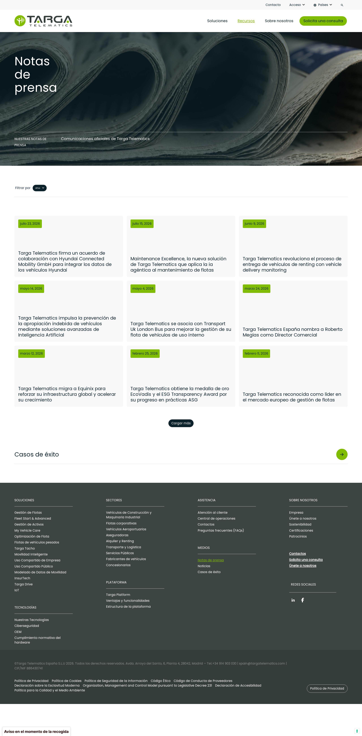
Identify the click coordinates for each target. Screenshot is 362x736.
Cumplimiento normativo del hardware (37, 640)
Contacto (273, 5)
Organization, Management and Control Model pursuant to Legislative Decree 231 (147, 685)
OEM (17, 632)
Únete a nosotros (302, 518)
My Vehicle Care (27, 530)
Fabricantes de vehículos (126, 559)
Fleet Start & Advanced (32, 518)
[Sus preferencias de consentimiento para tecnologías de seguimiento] (357, 731)
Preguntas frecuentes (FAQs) (221, 530)
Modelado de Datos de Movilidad (40, 572)
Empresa (296, 512)
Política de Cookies (66, 681)
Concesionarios (118, 565)
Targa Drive (23, 584)
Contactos (206, 524)
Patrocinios (298, 536)
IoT (16, 590)
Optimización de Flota (31, 536)
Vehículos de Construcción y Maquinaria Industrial (129, 514)
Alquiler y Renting (120, 541)
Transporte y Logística (123, 547)
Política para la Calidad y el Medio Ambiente (49, 690)
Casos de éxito (209, 572)
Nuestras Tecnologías (31, 620)
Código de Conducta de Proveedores (203, 681)
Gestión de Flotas (28, 512)
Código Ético (161, 681)
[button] (327, 688)
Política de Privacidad (31, 681)
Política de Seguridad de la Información (116, 681)
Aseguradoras (117, 535)
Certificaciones (301, 530)
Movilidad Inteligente (31, 554)
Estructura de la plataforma (128, 606)
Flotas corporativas (121, 523)
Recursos (246, 20)
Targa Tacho (24, 548)
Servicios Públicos (120, 553)
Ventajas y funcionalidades (127, 601)
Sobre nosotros (279, 20)
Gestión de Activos (29, 524)
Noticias (204, 566)
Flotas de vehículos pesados (36, 542)
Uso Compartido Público (33, 566)
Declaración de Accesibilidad (238, 685)
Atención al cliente (213, 512)
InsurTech (22, 578)
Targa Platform (118, 595)
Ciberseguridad (26, 626)
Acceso (295, 5)
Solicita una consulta (323, 20)
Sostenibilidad (300, 524)
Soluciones (217, 20)
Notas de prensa (211, 560)
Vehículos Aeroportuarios (126, 529)
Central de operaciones (216, 518)
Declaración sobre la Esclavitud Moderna (47, 685)
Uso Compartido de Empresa (37, 560)
